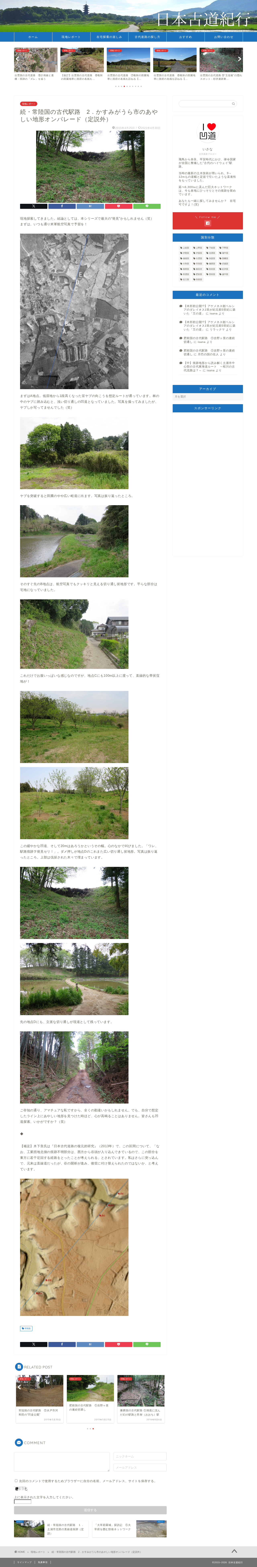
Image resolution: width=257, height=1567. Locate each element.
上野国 (199, 248)
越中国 (225, 274)
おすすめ (185, 37)
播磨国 (212, 264)
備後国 (186, 258)
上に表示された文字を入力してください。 (44, 1497)
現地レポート (71, 37)
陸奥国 (199, 280)
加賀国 (212, 258)
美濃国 (186, 274)
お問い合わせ (224, 37)
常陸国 (27, 1328)
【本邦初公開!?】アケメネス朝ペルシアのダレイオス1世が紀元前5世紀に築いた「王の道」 (210, 310)
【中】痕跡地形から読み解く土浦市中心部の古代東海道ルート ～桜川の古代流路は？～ (209, 366)
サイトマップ (24, 1562)
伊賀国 (199, 253)
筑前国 (212, 269)
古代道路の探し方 (147, 37)
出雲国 (199, 258)
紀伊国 (225, 269)
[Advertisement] (208, 484)
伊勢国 (186, 253)
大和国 (186, 264)
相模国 (186, 269)
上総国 (186, 248)
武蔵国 (225, 264)
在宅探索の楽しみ (109, 37)
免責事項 (43, 1562)
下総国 (212, 248)
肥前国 (199, 274)
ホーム (33, 37)
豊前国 (212, 274)
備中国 (225, 253)
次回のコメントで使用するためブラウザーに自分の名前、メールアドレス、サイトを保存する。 (88, 1481)
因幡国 (225, 258)
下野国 (225, 248)
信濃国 (212, 253)
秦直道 (199, 269)
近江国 (186, 280)
